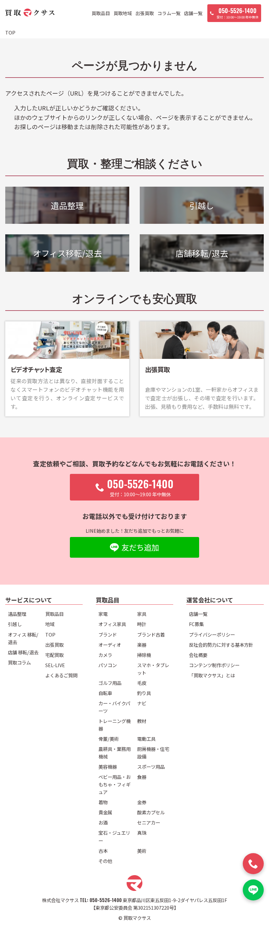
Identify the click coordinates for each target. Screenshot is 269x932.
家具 (141, 613)
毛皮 (141, 682)
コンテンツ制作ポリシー (214, 665)
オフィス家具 (112, 623)
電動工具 (146, 738)
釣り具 (144, 692)
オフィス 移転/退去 (23, 638)
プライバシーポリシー (212, 634)
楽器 (141, 644)
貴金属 (105, 812)
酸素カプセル (151, 812)
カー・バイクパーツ (114, 707)
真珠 (141, 832)
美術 (141, 850)
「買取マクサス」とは (212, 675)
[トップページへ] (29, 13)
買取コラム (19, 662)
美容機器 (107, 766)
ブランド (107, 634)
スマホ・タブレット (153, 669)
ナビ (141, 703)
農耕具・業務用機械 (114, 752)
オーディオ (109, 644)
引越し (15, 623)
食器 (141, 776)
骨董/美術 (108, 738)
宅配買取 (54, 654)
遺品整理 (17, 613)
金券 (141, 802)
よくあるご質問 (61, 675)
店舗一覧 (193, 13)
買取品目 (101, 13)
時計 (141, 623)
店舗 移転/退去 (23, 652)
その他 (105, 860)
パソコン (107, 665)
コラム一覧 (168, 13)
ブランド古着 (151, 634)
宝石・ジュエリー (114, 836)
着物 (103, 802)
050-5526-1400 (106, 900)
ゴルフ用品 (109, 682)
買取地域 (123, 13)
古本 (103, 850)
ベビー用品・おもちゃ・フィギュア (114, 784)
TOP (50, 634)
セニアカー (148, 822)
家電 (103, 613)
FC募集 (196, 623)
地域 (49, 623)
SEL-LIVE (55, 665)
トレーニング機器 (114, 724)
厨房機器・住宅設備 (153, 752)
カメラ (105, 654)
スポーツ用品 (151, 766)
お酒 (103, 822)
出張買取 (144, 13)
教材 (141, 720)
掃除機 (144, 654)
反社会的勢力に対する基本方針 (221, 644)
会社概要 (198, 654)
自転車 (105, 692)
